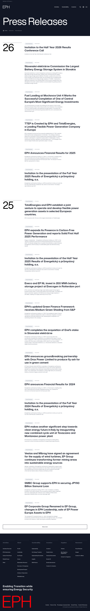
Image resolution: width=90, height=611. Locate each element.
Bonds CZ (48, 559)
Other (4, 562)
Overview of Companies (22, 566)
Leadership (19, 552)
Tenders (63, 548)
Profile (18, 548)
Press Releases (78, 548)
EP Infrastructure (6, 552)
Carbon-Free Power (7, 555)
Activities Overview (7, 548)
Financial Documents (51, 555)
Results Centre (49, 552)
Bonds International (50, 562)
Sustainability (65, 7)
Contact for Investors (51, 566)
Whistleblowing (20, 576)
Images (77, 552)
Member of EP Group (7, 1)
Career (18, 559)
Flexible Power (6, 559)
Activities (56, 7)
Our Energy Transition (37, 552)
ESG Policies (34, 562)
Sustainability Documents (37, 555)
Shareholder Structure (22, 562)
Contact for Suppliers (66, 556)
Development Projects (22, 569)
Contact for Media (79, 555)
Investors (74, 7)
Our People (19, 555)
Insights (33, 559)
